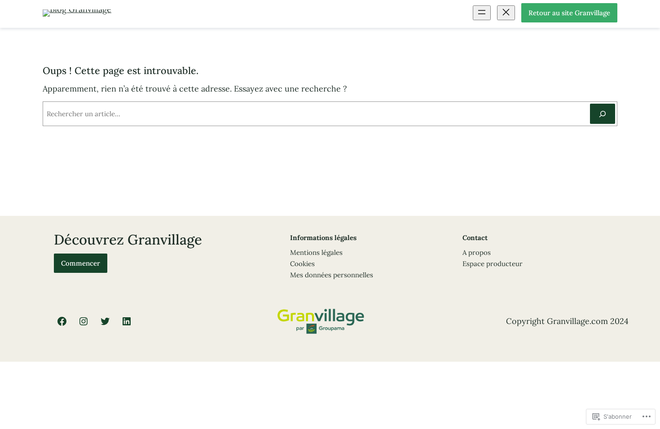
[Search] (602, 114)
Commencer (80, 263)
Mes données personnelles (331, 275)
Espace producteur (492, 263)
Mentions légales (316, 252)
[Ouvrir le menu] (482, 12)
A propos (476, 252)
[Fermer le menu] (506, 12)
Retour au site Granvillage (569, 13)
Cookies (302, 263)
